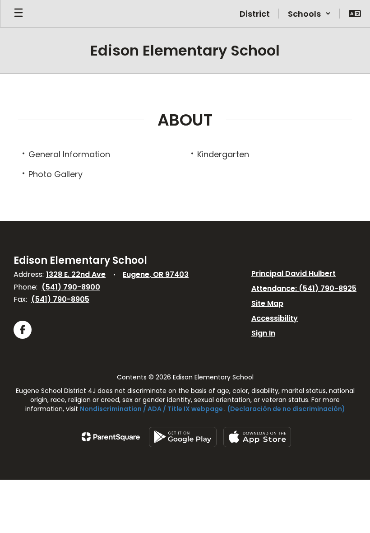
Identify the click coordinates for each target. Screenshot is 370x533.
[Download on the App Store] (257, 437)
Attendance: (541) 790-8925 (303, 288)
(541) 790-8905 (60, 299)
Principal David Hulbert (293, 273)
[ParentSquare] (110, 437)
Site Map (267, 303)
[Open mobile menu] (18, 13)
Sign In (263, 333)
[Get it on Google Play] (183, 437)
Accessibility (274, 318)
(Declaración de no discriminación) (286, 408)
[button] (309, 13)
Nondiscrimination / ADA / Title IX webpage (151, 408)
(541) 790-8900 (71, 287)
